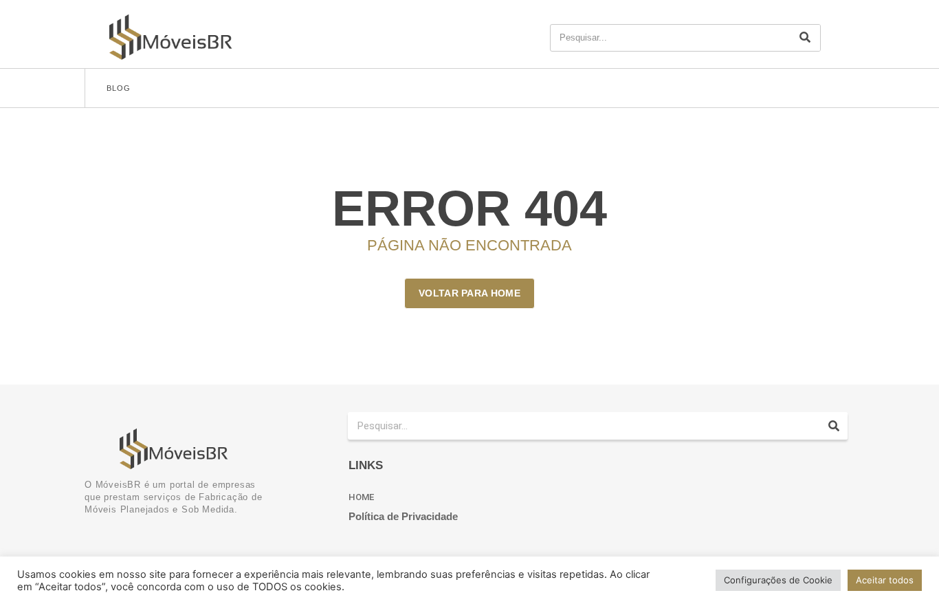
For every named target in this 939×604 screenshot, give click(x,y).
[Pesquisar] (805, 38)
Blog (119, 88)
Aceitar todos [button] (885, 579)
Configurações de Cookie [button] (778, 579)
